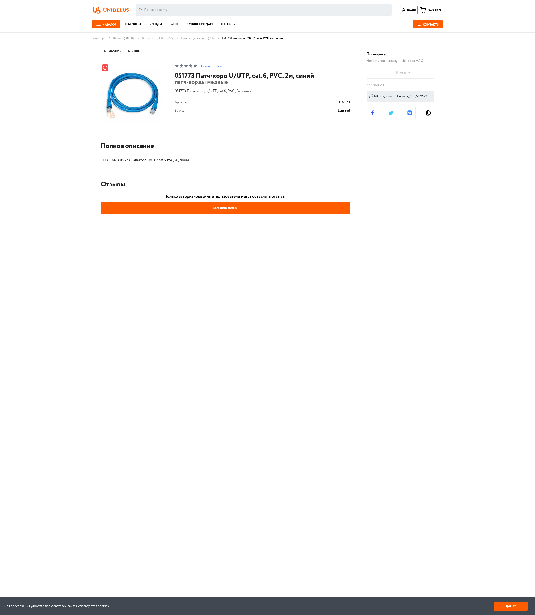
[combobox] (264, 10)
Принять (510, 606)
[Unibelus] (110, 10)
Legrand (344, 110)
